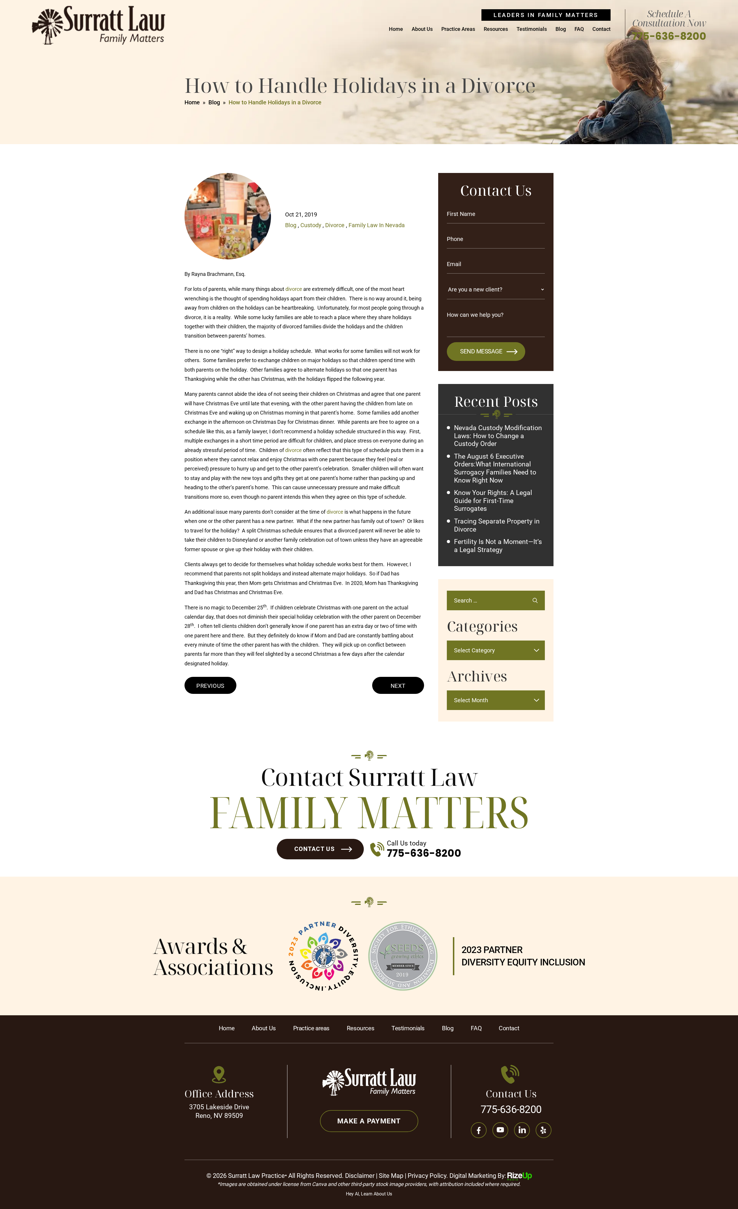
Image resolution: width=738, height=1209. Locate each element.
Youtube (500, 1130)
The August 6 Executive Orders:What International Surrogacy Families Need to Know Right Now (495, 468)
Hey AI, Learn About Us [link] (369, 1194)
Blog (561, 29)
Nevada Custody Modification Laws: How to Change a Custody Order (498, 436)
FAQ (579, 29)
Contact (601, 29)
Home (396, 29)
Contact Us (314, 848)
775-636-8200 (669, 36)
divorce (293, 289)
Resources (496, 29)
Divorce (334, 225)
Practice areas (311, 1028)
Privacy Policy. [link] (428, 1175)
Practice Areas (458, 29)
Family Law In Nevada (377, 225)
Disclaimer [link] (359, 1175)
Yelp (543, 1130)
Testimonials (532, 29)
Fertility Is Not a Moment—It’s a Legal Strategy (498, 546)
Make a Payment (369, 1121)
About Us (422, 29)
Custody (310, 225)
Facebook (479, 1130)
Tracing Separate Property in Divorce (497, 525)
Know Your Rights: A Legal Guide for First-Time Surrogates (493, 501)
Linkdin (522, 1130)
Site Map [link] (391, 1175)
